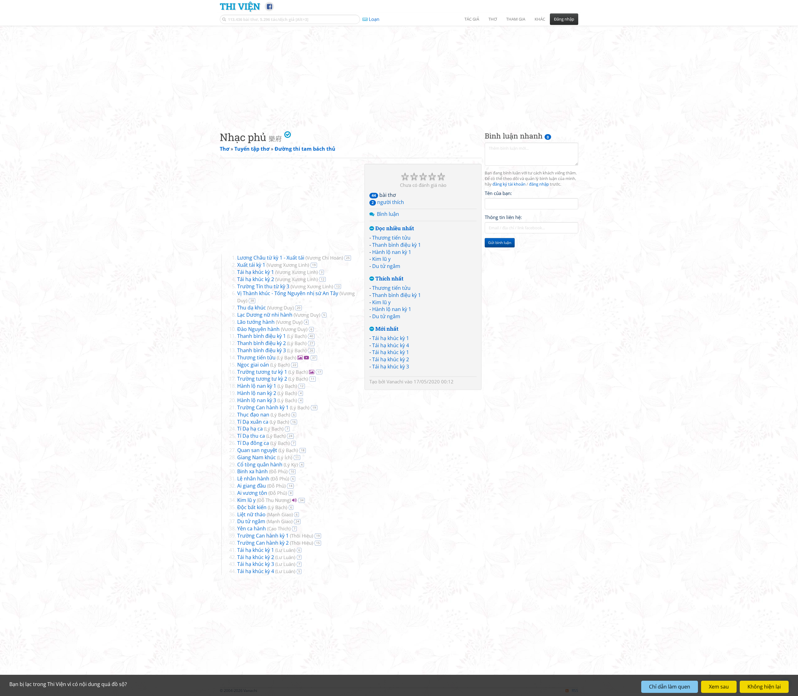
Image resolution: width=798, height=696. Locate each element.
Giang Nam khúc (256, 457)
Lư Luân (285, 550)
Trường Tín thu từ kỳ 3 (263, 286)
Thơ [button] (492, 19)
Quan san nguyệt (257, 450)
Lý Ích (284, 457)
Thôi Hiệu (301, 536)
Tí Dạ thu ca (251, 435)
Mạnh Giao (279, 514)
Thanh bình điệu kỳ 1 (396, 244)
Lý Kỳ (290, 464)
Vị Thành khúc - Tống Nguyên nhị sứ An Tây (287, 293)
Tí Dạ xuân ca (252, 421)
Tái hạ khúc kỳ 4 (390, 345)
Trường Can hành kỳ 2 (263, 542)
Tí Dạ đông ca (253, 443)
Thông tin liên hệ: (503, 217)
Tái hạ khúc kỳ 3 (390, 366)
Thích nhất (388, 279)
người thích (388, 202)
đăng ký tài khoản (509, 184)
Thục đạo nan (253, 414)
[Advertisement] (399, 73)
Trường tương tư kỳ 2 (262, 378)
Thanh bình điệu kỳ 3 (261, 350)
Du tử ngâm (386, 266)
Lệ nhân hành (253, 478)
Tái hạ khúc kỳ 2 (390, 359)
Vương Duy (280, 307)
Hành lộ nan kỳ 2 (256, 393)
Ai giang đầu (251, 485)
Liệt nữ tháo (251, 514)
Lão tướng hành (256, 322)
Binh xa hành (252, 471)
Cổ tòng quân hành (259, 464)
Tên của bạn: (498, 193)
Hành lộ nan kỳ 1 (391, 252)
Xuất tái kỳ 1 (251, 264)
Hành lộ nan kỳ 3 (256, 400)
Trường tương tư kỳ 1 (262, 371)
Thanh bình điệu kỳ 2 (261, 343)
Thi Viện (240, 6)
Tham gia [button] (515, 19)
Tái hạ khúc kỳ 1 (390, 338)
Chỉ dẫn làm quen (669, 686)
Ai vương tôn (252, 492)
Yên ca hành (251, 528)
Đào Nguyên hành (258, 329)
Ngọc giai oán (253, 364)
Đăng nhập (564, 19)
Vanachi (395, 381)
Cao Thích (278, 528)
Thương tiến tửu (391, 237)
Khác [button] (540, 19)
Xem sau (719, 686)
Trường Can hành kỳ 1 (263, 407)
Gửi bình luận (499, 242)
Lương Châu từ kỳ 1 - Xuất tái (270, 257)
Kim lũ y (381, 259)
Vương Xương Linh (288, 265)
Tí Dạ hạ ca (250, 428)
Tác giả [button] (471, 19)
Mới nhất (386, 329)
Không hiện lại (764, 686)
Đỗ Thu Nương (274, 500)
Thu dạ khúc (251, 307)
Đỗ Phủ (278, 471)
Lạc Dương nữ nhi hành (264, 314)
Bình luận (388, 214)
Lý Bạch (296, 336)
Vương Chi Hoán (324, 258)
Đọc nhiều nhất (394, 228)
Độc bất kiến (252, 507)
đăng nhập (539, 184)
